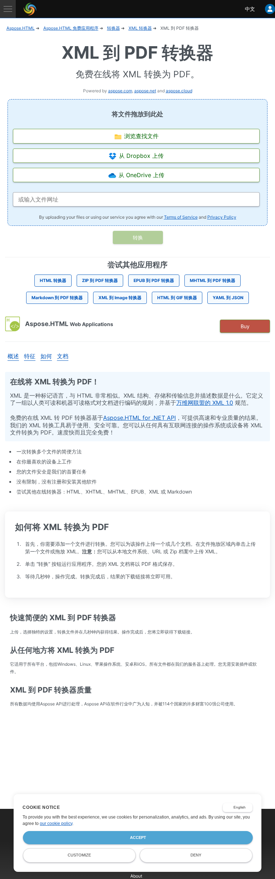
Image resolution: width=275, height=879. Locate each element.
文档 (62, 356)
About (136, 876)
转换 (138, 237)
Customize (79, 855)
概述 (13, 356)
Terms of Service (181, 217)
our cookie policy (56, 823)
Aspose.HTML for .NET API (139, 417)
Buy (245, 326)
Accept (138, 837)
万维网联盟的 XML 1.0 (204, 402)
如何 (46, 356)
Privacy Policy (221, 217)
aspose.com (120, 90)
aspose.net (145, 90)
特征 (29, 356)
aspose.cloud (179, 90)
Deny (195, 855)
